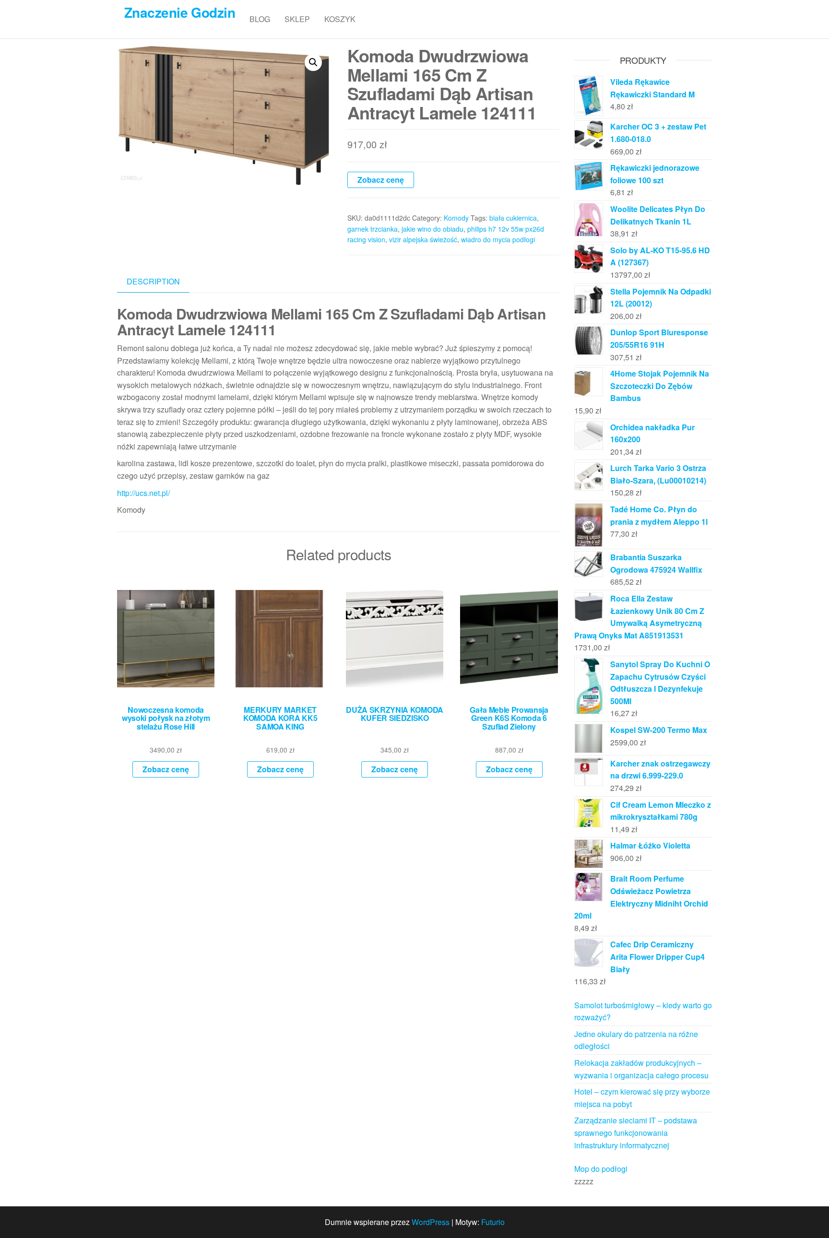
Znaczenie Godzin (179, 12)
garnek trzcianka (372, 229)
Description (153, 281)
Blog (259, 18)
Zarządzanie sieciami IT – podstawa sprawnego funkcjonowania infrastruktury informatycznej (635, 1132)
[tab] (160, 282)
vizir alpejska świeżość (423, 239)
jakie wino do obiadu (432, 229)
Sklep (297, 18)
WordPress (431, 1221)
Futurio (493, 1221)
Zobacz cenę (380, 179)
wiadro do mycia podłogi (498, 239)
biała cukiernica (513, 218)
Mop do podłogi (601, 1168)
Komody (456, 218)
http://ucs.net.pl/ (143, 492)
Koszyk (339, 18)
